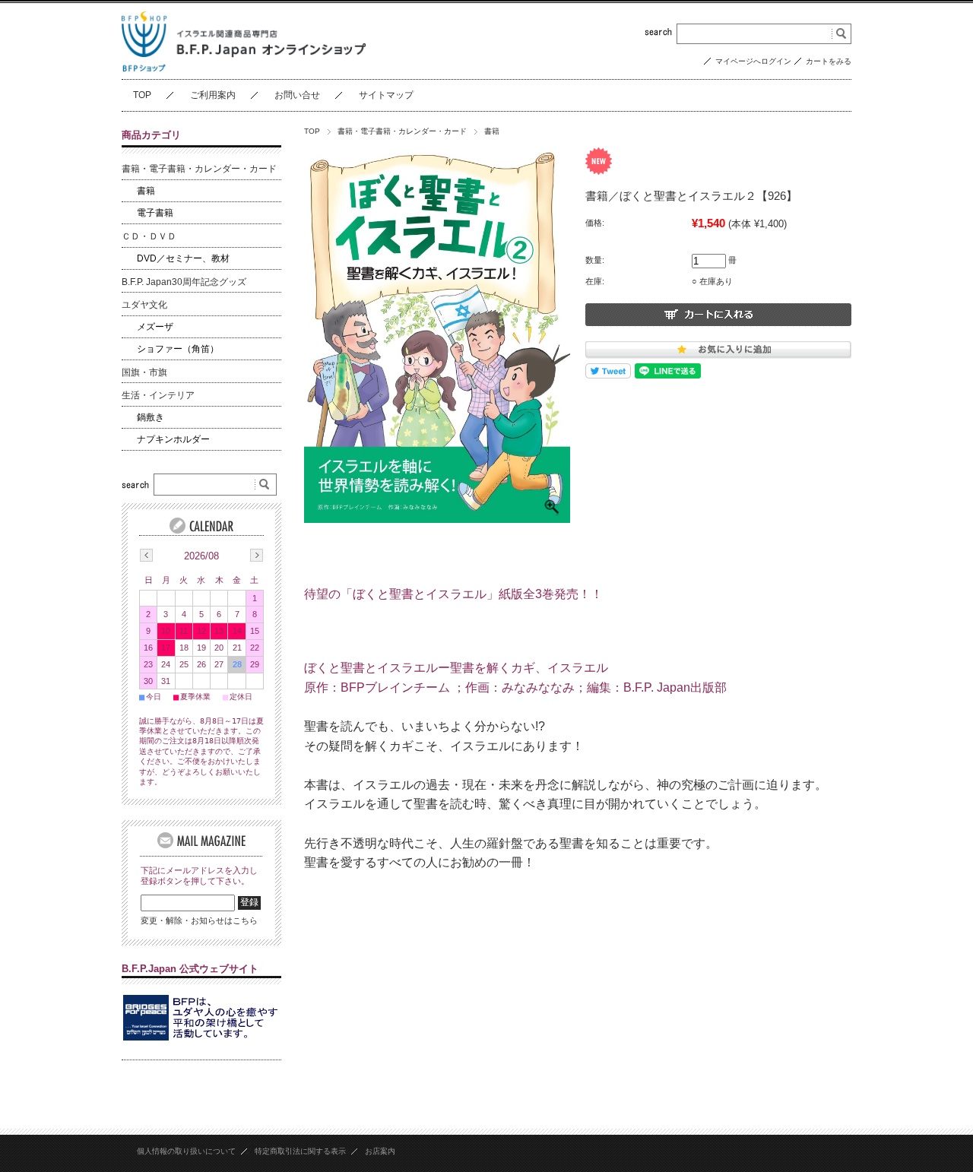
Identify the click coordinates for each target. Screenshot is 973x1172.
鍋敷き (150, 417)
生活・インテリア (158, 395)
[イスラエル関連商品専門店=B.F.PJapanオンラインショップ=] (244, 67)
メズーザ (155, 327)
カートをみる (828, 61)
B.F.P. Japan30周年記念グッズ (184, 282)
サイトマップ (386, 95)
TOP (142, 95)
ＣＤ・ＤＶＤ (149, 236)
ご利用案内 (213, 95)
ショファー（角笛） (178, 349)
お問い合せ (297, 95)
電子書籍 (155, 212)
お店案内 (380, 1151)
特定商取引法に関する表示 (300, 1151)
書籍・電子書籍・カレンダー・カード (402, 131)
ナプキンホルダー (173, 439)
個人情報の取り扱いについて (186, 1151)
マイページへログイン (753, 61)
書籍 (491, 131)
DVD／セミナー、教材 (183, 258)
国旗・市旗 (144, 372)
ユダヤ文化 (144, 304)
